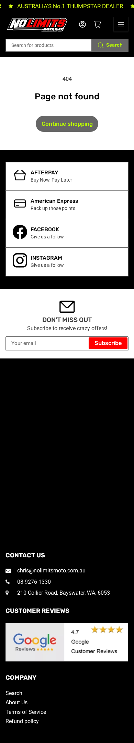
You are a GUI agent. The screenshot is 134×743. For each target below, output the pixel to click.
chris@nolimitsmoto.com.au (51, 570)
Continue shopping (67, 124)
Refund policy (22, 721)
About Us (16, 702)
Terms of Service (25, 712)
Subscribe (108, 343)
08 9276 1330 (33, 582)
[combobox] (67, 45)
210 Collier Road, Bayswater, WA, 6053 (63, 593)
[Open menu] (121, 24)
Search (114, 45)
